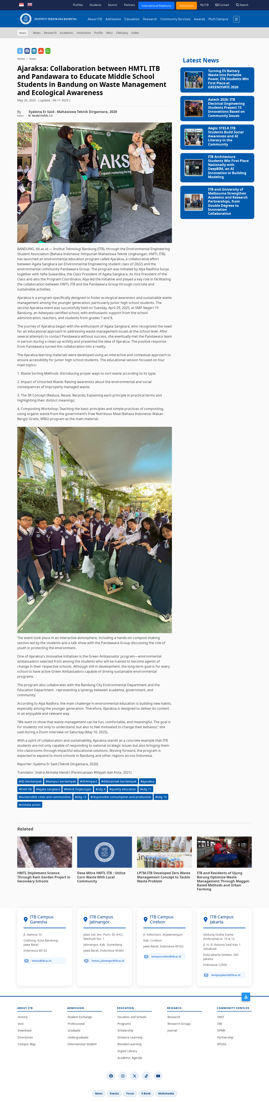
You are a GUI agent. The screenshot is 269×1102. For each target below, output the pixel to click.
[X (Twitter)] (134, 1076)
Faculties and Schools (132, 1017)
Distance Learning (129, 1037)
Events (114, 1093)
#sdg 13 (161, 797)
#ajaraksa (147, 781)
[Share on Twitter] (20, 51)
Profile (98, 33)
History (23, 1017)
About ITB (95, 19)
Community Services (175, 19)
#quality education (122, 789)
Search (243, 5)
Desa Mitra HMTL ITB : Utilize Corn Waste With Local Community (101, 877)
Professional (76, 1024)
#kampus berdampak (61, 781)
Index (135, 33)
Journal (172, 1030)
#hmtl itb (25, 789)
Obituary (122, 33)
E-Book (146, 1093)
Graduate (74, 1030)
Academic (66, 33)
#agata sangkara (48, 789)
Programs (124, 1024)
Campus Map (27, 1044)
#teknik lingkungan (77, 789)
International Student (82, 1044)
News (37, 33)
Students (95, 5)
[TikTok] (146, 1076)
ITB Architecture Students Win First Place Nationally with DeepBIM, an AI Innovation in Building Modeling (228, 166)
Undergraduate (78, 1037)
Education (132, 19)
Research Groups (179, 1024)
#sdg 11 (146, 789)
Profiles (78, 5)
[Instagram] (123, 1076)
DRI (219, 1024)
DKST (220, 1017)
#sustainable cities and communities (45, 797)
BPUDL (222, 1044)
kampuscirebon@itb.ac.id (166, 956)
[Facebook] (111, 1076)
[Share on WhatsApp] (47, 51)
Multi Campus (218, 19)
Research (150, 19)
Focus (130, 1093)
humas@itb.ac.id (41, 961)
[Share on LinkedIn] (34, 51)
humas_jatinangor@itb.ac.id (108, 961)
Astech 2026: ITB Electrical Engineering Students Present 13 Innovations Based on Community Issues (226, 107)
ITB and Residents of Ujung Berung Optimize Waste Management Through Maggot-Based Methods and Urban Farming (223, 881)
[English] (29, 4)
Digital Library (127, 1051)
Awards (199, 19)
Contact (223, 5)
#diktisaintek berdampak (118, 781)
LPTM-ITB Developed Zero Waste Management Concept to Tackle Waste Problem (163, 877)
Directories (25, 1037)
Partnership (225, 1037)
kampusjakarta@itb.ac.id (225, 975)
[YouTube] (158, 1076)
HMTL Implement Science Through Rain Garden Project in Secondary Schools (43, 877)
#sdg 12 (80, 797)
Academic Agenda (129, 1058)
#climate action (30, 805)
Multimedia (166, 1093)
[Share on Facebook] (27, 51)
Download (24, 1030)
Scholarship (125, 1030)
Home (21, 59)
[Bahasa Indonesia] (21, 4)
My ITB (204, 5)
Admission (186, 5)
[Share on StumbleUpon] (41, 51)
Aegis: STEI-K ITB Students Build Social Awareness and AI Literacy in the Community (226, 136)
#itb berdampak (30, 781)
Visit (21, 1024)
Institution (84, 33)
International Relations (156, 5)
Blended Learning (129, 1044)
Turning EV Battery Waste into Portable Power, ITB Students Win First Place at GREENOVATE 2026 (228, 79)
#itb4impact (88, 781)
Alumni (112, 5)
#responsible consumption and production (121, 797)
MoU (109, 33)
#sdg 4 (100, 789)
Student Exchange (80, 1017)
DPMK (221, 1030)
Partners (129, 5)
